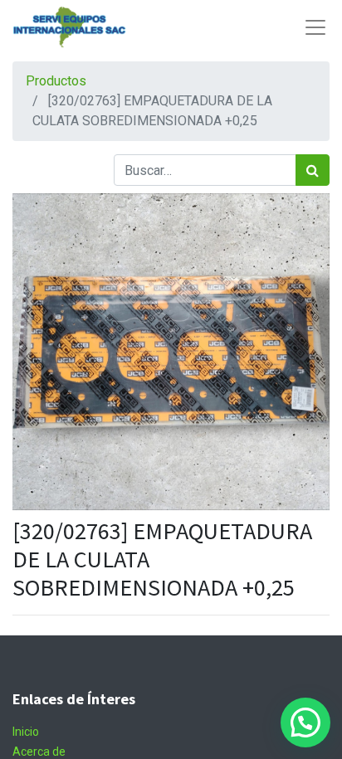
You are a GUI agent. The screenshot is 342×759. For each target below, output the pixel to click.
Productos (56, 81)
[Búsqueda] (313, 170)
